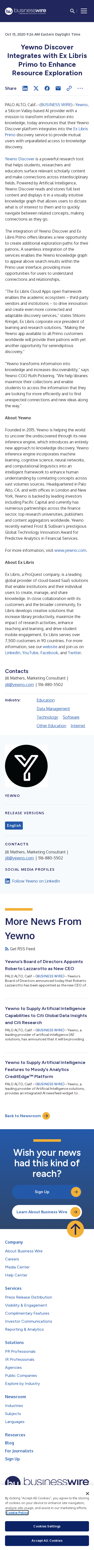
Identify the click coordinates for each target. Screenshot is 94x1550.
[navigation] (84, 11)
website (50, 646)
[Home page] (25, 11)
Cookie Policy (17, 1513)
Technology (47, 717)
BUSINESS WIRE (56, 104)
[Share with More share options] (80, 88)
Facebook (49, 652)
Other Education (51, 725)
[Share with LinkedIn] (25, 88)
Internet (78, 725)
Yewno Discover (19, 158)
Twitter (74, 652)
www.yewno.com (70, 550)
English (14, 825)
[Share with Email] (58, 88)
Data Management (53, 708)
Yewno (81, 104)
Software (71, 717)
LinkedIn (12, 652)
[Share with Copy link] (69, 88)
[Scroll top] (75, 1229)
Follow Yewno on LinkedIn (36, 881)
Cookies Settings (46, 1526)
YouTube (30, 652)
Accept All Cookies (47, 1540)
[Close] (87, 1493)
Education (46, 700)
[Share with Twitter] (36, 88)
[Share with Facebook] (47, 88)
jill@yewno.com (19, 684)
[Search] (72, 11)
